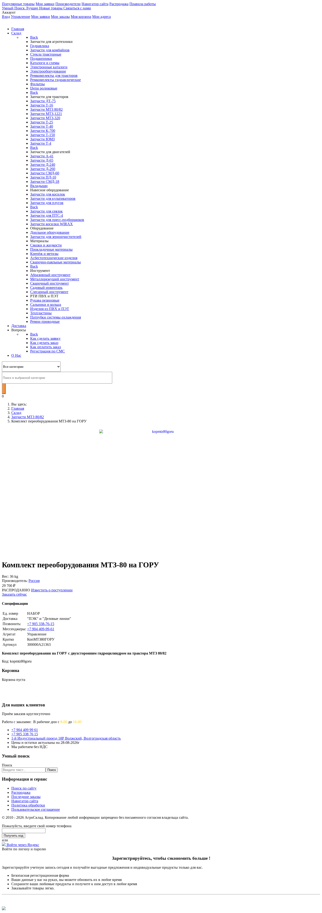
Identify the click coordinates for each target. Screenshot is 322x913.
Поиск (7, 765)
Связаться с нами (77, 8)
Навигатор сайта (95, 4)
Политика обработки (28, 805)
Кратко (8, 639)
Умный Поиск (14, 8)
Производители (68, 4)
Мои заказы (60, 17)
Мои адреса (101, 17)
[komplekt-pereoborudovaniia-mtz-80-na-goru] (161, 491)
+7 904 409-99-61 (40, 629)
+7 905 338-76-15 (40, 624)
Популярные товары (18, 4)
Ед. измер (10, 613)
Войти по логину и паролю (24, 849)
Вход (6, 17)
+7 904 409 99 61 (24, 730)
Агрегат (9, 634)
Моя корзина (81, 17)
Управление (20, 17)
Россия (34, 581)
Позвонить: (12, 624)
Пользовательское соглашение (35, 809)
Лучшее (32, 8)
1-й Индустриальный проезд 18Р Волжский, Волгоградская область (66, 738)
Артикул (10, 645)
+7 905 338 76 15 (24, 734)
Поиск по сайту (24, 788)
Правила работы (142, 4)
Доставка (10, 619)
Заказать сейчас (14, 594)
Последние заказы (26, 797)
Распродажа (118, 4)
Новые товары (51, 8)
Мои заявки (45, 4)
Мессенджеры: (14, 629)
